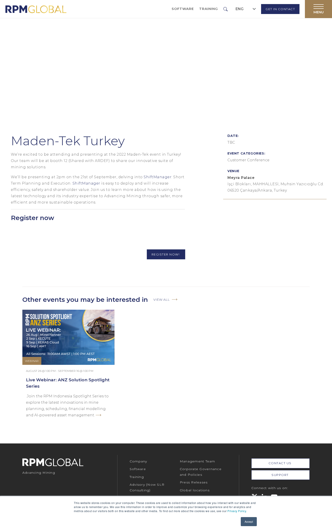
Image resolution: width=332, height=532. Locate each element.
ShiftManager (157, 177)
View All (161, 300)
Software (183, 9)
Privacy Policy (236, 511)
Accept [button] (249, 521)
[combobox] (245, 9)
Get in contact (280, 9)
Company (138, 461)
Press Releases (194, 482)
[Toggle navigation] (318, 9)
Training (208, 9)
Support (280, 475)
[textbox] (239, 9)
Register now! (166, 254)
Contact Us (281, 463)
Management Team (197, 461)
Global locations (195, 490)
